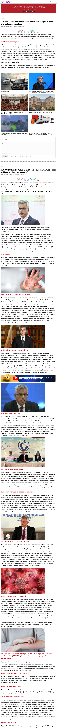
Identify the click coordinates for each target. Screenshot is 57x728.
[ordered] (20, 156)
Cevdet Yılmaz (5, 70)
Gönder (5, 156)
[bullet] (22, 156)
